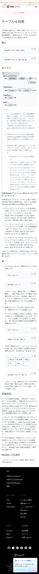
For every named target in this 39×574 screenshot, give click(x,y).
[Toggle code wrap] (32, 49)
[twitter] (13, 548)
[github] (9, 548)
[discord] (30, 548)
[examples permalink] (5, 261)
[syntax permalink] (8, 42)
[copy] (35, 49)
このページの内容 (18, 13)
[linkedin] (17, 548)
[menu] (3, 7)
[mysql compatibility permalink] (21, 455)
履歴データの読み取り (18, 431)
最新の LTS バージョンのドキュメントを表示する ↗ (19, 5)
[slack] (22, 548)
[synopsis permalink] (13, 68)
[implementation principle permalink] (13, 394)
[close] (35, 560)
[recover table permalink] (26, 21)
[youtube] (26, 548)
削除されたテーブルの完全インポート (20, 254)
